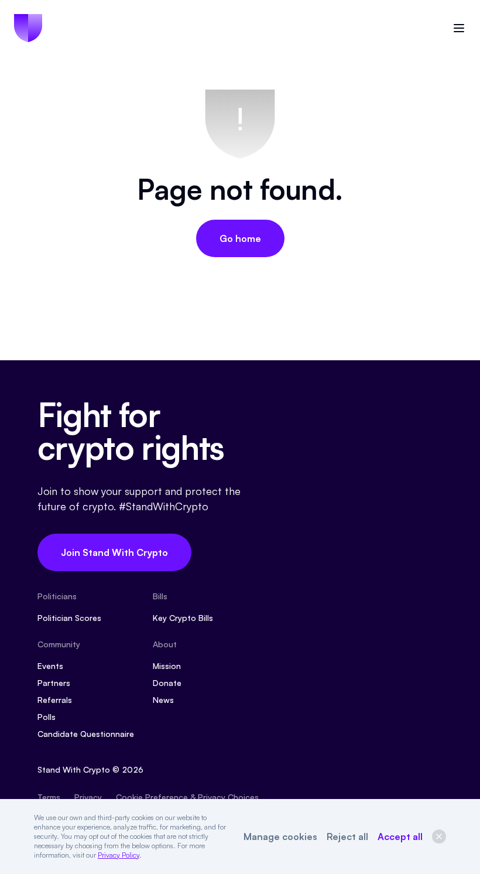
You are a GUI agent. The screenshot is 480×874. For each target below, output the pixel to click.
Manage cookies (280, 836)
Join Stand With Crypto (114, 552)
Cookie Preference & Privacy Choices (187, 797)
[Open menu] (459, 28)
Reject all (347, 836)
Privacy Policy (118, 855)
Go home (240, 238)
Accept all (400, 836)
